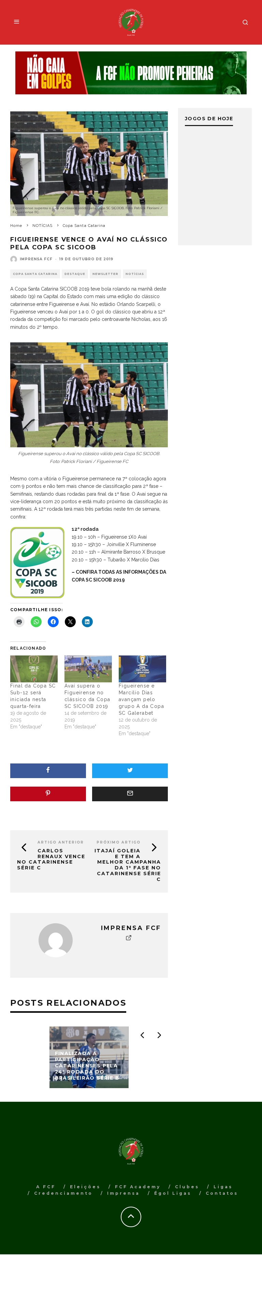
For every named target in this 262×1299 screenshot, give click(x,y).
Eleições (85, 1186)
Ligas (223, 1186)
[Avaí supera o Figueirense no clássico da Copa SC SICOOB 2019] (88, 668)
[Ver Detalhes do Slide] (131, 72)
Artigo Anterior (61, 842)
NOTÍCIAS (135, 274)
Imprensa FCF (36, 259)
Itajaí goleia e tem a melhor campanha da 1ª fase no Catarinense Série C (127, 865)
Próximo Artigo (119, 842)
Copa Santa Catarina (35, 274)
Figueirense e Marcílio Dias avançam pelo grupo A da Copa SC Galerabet (141, 699)
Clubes (187, 1186)
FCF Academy (138, 1186)
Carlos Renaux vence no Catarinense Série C (51, 859)
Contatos (222, 1193)
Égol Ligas (172, 1193)
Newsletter (105, 274)
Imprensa (123, 1193)
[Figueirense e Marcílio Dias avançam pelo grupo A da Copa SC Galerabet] (142, 668)
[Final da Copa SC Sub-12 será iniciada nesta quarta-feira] (34, 668)
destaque (74, 274)
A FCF (46, 1186)
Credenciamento (63, 1193)
